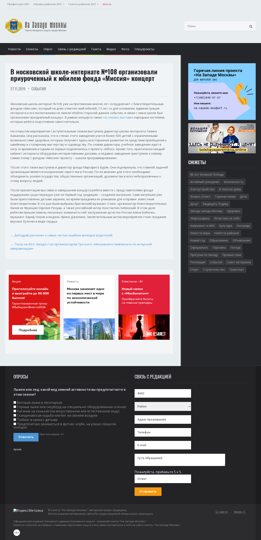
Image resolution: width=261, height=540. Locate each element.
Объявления (241, 240)
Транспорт (236, 269)
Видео (111, 49)
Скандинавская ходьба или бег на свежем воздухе (57, 415)
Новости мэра (200, 233)
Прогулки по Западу (204, 255)
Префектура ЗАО (18, 4)
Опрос (48, 49)
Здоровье (233, 211)
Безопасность (233, 182)
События (38, 88)
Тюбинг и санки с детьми (37, 419)
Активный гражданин (204, 182)
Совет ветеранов (239, 262)
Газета (96, 49)
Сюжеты (32, 49)
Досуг (194, 204)
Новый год (197, 240)
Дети (243, 196)
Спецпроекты (144, 49)
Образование (218, 240)
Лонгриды (243, 226)
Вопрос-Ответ (200, 196)
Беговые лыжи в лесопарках (39, 402)
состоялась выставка (118, 117)
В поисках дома (230, 189)
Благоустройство (202, 189)
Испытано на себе (227, 218)
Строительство (214, 269)
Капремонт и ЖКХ (202, 226)
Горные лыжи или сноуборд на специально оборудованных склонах (71, 407)
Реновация (197, 262)
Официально (199, 247)
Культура (225, 226)
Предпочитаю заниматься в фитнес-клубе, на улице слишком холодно (64, 425)
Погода (235, 247)
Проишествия (231, 255)
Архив (17, 449)
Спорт (194, 269)
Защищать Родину (215, 204)
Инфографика (200, 218)
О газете (222, 512)
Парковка (219, 247)
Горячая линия (225, 196)
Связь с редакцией (72, 49)
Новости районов (226, 233)
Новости (14, 49)
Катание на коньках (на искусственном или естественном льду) (68, 411)
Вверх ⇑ (240, 512)
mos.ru (107, 4)
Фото (125, 49)
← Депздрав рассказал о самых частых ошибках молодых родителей (61, 235)
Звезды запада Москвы (206, 211)
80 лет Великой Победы (207, 174)
